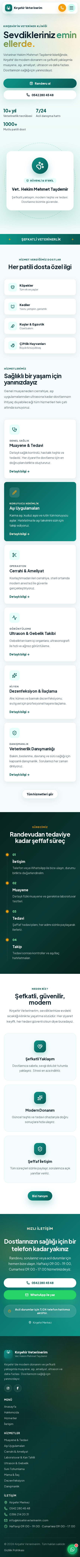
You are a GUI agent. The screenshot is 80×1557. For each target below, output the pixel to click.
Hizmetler (10, 1418)
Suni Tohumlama (14, 1469)
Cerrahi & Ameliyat (16, 1451)
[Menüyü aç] (71, 8)
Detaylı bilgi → (19, 471)
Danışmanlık (11, 1486)
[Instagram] (8, 1388)
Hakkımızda (11, 1412)
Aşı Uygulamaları (14, 1445)
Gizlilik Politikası (14, 1550)
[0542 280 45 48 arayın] (62, 8)
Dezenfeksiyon (14, 1480)
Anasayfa (10, 1406)
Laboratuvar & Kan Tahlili (19, 1457)
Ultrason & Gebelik (16, 1463)
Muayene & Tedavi (16, 1440)
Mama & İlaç (12, 1474)
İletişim (8, 1424)
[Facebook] (18, 1388)
